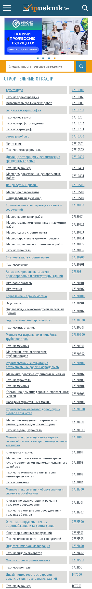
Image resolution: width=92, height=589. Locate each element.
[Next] (84, 38)
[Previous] (7, 38)
